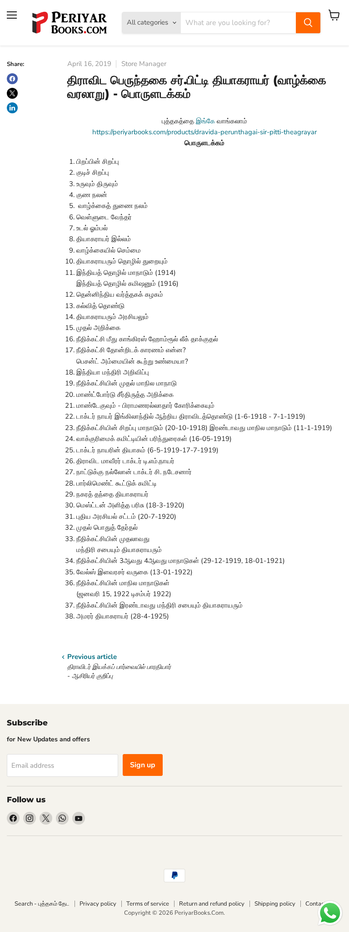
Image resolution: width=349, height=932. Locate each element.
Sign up (142, 765)
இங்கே (205, 121)
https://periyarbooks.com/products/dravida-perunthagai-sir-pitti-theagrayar (204, 132)
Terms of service (147, 904)
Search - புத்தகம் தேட (42, 904)
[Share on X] (12, 93)
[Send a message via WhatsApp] (330, 913)
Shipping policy (274, 904)
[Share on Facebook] (12, 78)
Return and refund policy (211, 904)
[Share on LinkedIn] (12, 107)
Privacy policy (98, 904)
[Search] (308, 22)
